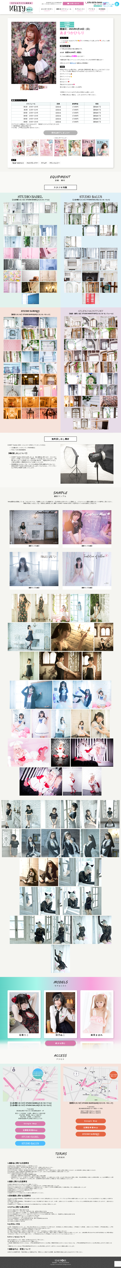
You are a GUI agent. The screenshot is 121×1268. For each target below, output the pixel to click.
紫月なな (73, 63)
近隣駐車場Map (30, 1130)
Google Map (30, 1124)
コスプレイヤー (33, 163)
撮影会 (67, 26)
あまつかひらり (18, 163)
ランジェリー (55, 163)
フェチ (44, 163)
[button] (13, 52)
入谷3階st (67, 22)
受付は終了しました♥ (61, 133)
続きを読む (60, 1043)
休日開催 (67, 24)
